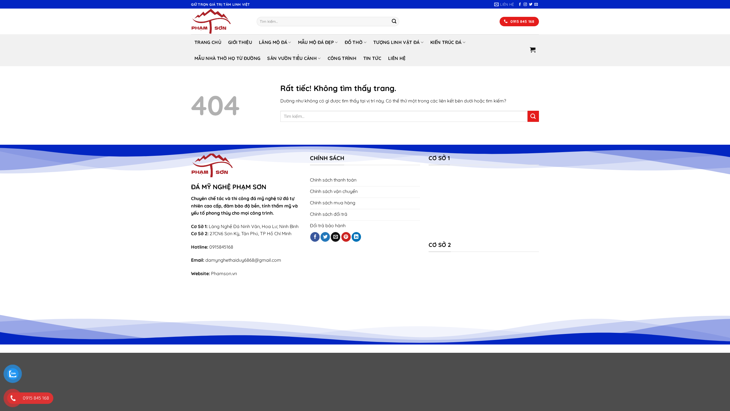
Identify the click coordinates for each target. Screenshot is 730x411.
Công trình (342, 58)
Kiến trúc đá (446, 42)
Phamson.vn (224, 273)
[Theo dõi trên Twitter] (530, 5)
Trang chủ (207, 42)
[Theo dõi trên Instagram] (525, 5)
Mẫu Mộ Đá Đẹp (316, 42)
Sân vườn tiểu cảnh (292, 58)
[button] (532, 49)
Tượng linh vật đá (396, 42)
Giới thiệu (240, 42)
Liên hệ (396, 58)
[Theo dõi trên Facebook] (520, 5)
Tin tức (372, 58)
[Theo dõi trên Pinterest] (346, 237)
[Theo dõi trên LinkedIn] (356, 237)
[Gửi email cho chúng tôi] (536, 5)
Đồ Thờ (354, 42)
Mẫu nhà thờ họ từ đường (227, 58)
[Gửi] (394, 22)
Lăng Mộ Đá (273, 42)
